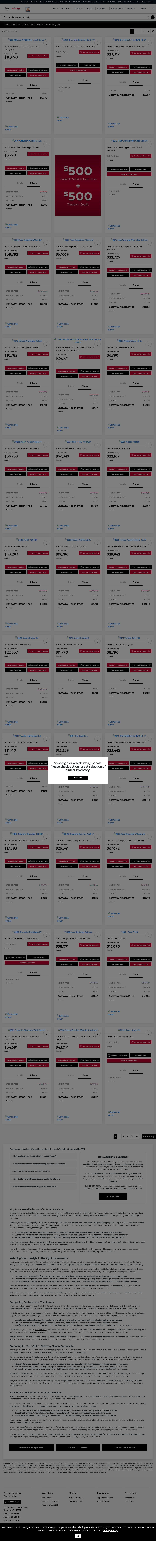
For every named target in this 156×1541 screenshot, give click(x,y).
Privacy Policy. (110, 1530)
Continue (78, 778)
